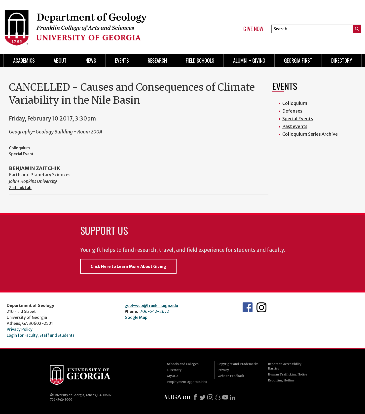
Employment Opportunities (187, 382)
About (60, 60)
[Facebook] (195, 397)
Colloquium (294, 103)
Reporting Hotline (281, 380)
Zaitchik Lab (20, 187)
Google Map (136, 317)
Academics (24, 60)
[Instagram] (210, 397)
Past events (294, 126)
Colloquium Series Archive (310, 134)
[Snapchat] (218, 397)
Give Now (253, 29)
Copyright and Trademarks (238, 364)
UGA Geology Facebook (248, 307)
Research (157, 60)
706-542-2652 (154, 311)
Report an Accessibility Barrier (284, 366)
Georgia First (298, 60)
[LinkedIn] (233, 397)
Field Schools (200, 60)
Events (122, 60)
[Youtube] (225, 397)
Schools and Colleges (183, 364)
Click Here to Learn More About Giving (128, 266)
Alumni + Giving (249, 60)
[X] (203, 397)
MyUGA (172, 376)
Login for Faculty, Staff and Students (40, 335)
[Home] (91, 25)
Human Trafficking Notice (287, 374)
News (90, 60)
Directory (341, 60)
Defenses (292, 111)
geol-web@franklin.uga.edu (151, 305)
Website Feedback (231, 376)
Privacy (223, 370)
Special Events (297, 119)
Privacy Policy (20, 329)
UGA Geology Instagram (261, 307)
